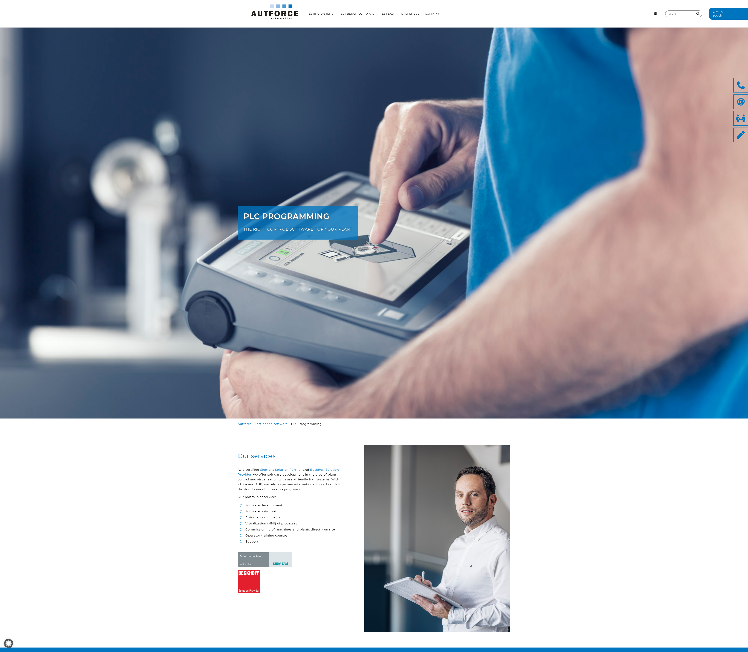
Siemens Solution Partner (281, 469)
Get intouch (718, 13)
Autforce (245, 424)
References (409, 13)
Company (432, 13)
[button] (8, 643)
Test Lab (387, 13)
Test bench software (357, 13)
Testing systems (320, 13)
